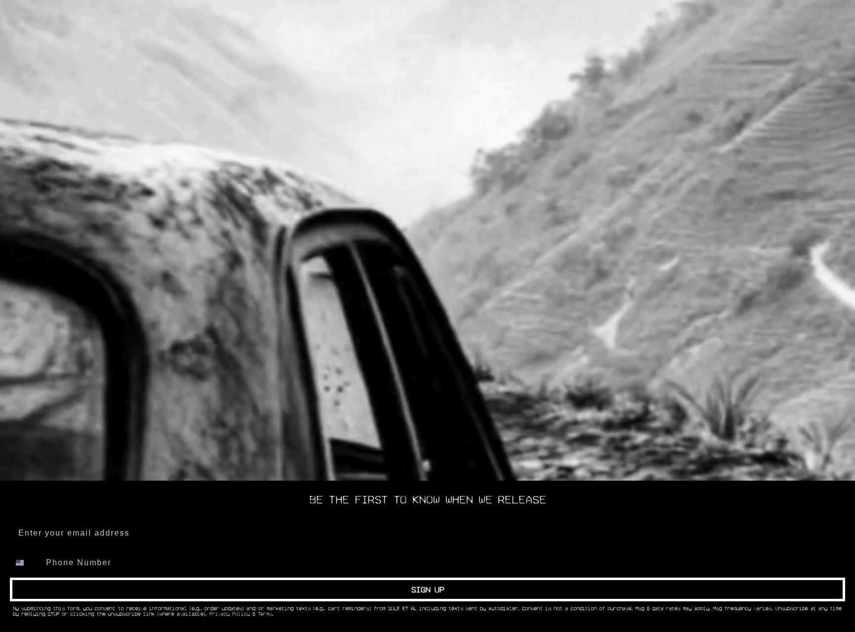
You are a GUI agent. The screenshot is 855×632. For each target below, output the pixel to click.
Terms (265, 614)
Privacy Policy (229, 614)
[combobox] (25, 562)
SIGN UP (427, 589)
